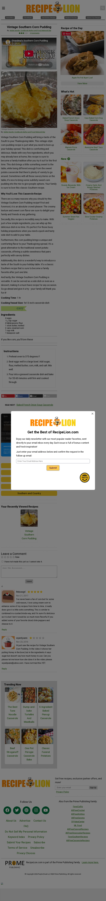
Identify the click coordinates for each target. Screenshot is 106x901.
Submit (53, 467)
